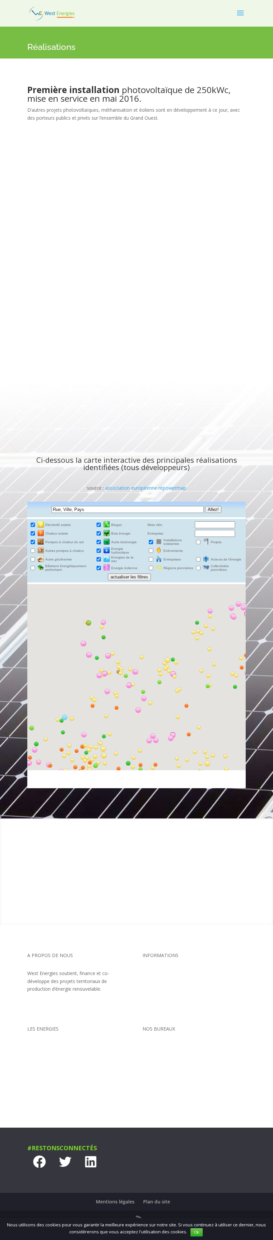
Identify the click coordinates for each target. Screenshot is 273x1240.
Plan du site (156, 1201)
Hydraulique (40, 1084)
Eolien (33, 1047)
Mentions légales (115, 1201)
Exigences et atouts (163, 986)
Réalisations (155, 1011)
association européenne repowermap (145, 488)
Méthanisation (42, 1071)
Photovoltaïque (44, 1059)
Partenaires (154, 998)
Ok (196, 1232)
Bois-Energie (41, 1097)
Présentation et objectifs (169, 973)
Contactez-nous (136, 889)
